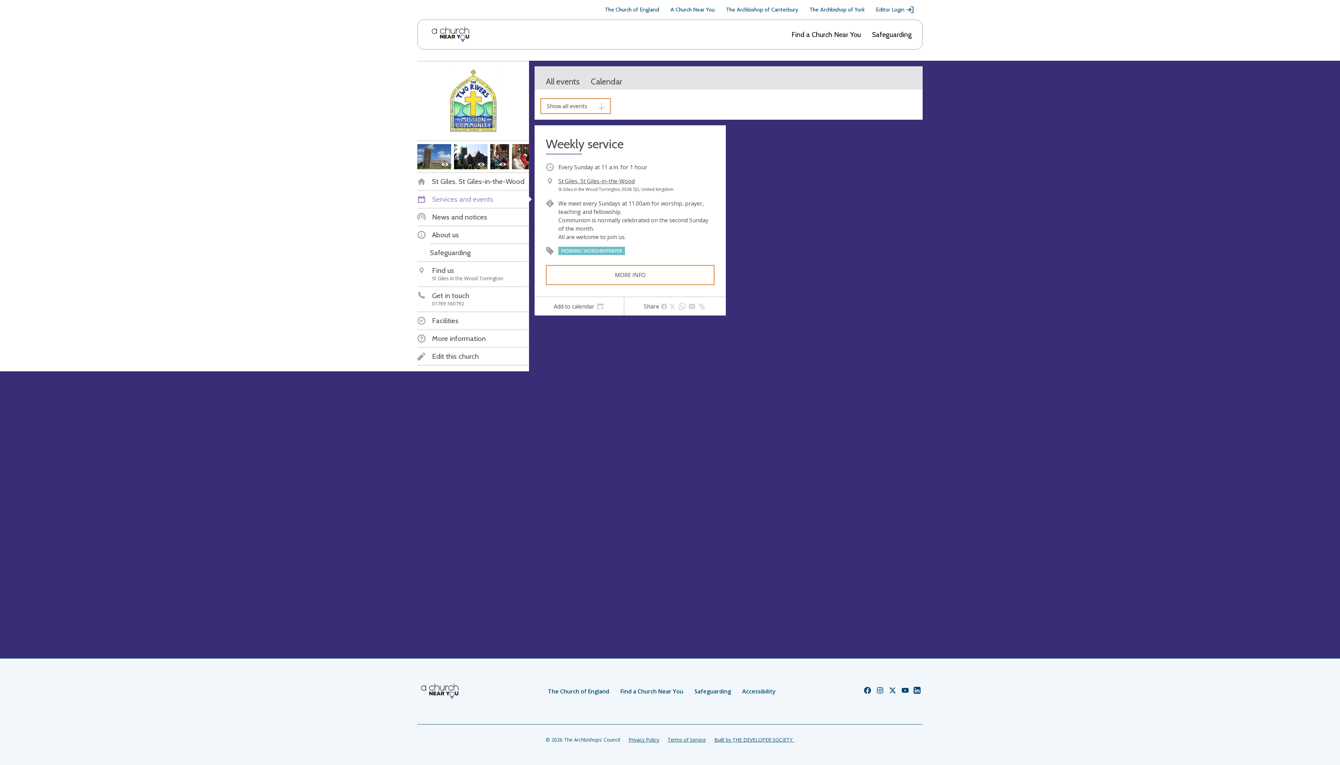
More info (630, 275)
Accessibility (759, 691)
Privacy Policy (643, 739)
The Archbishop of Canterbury (762, 9)
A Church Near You (692, 9)
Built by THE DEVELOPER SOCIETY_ (754, 739)
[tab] (579, 306)
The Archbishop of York (837, 9)
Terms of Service (687, 739)
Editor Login (890, 9)
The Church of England (632, 9)
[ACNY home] (450, 34)
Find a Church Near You (826, 34)
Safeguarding (892, 34)
